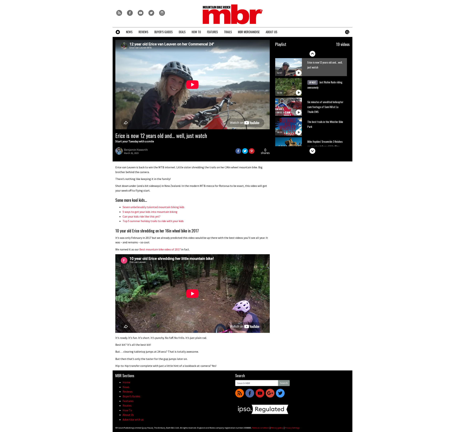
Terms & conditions (261, 427)
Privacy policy (277, 427)
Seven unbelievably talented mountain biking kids (153, 207)
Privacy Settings (292, 427)
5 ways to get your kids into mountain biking (150, 212)
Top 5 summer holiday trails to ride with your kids (153, 221)
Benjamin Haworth (136, 149)
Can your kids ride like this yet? (141, 216)
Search (284, 383)
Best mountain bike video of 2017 (160, 249)
